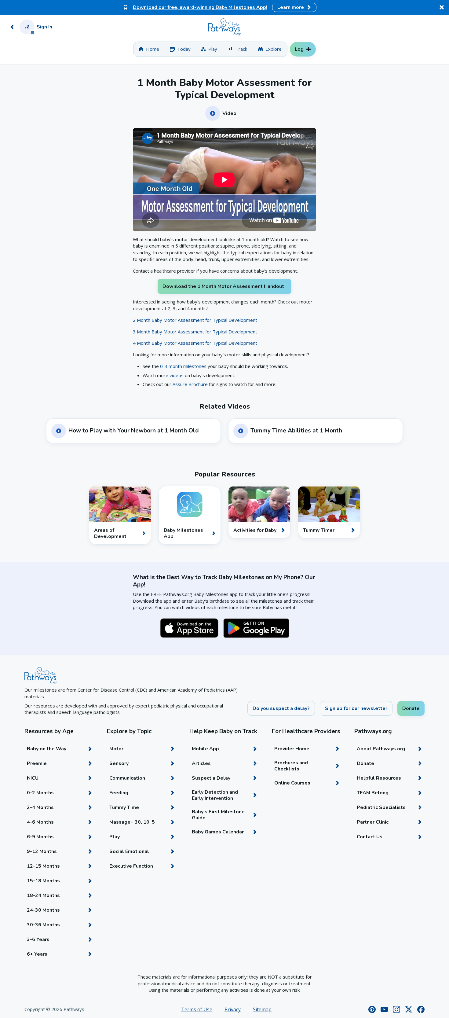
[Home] (224, 26)
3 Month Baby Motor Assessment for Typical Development (195, 332)
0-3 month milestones (184, 366)
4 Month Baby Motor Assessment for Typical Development (195, 343)
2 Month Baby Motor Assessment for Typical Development (195, 320)
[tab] (148, 49)
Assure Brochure (190, 384)
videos (177, 375)
